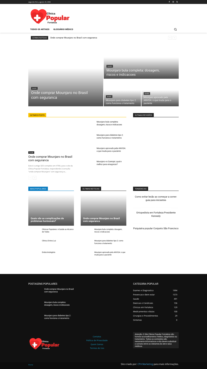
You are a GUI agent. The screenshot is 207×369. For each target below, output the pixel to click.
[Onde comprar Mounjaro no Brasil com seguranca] (65, 74)
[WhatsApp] (179, 243)
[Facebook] (169, 2)
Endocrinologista (48, 252)
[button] (175, 29)
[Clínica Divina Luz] (34, 244)
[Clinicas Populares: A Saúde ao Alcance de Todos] (34, 233)
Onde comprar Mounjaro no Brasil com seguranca (73, 37)
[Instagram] (173, 2)
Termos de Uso (97, 348)
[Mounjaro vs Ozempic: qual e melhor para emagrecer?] (87, 165)
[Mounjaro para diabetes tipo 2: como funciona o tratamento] (122, 92)
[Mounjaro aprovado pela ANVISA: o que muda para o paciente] (160, 92)
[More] (186, 243)
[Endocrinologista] (34, 256)
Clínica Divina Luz (49, 241)
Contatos (97, 336)
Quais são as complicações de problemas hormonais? (47, 219)
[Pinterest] (173, 243)
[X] (177, 2)
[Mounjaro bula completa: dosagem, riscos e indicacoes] (141, 61)
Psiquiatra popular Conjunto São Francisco (156, 228)
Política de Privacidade (97, 340)
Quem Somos (97, 344)
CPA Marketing (145, 364)
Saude (34, 88)
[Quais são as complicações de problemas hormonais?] (51, 210)
